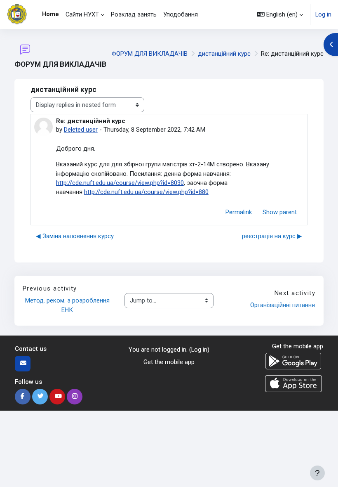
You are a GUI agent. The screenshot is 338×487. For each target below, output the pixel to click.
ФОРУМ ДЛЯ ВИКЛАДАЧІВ (150, 53)
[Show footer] (317, 473)
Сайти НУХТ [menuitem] (82, 14)
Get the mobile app (169, 362)
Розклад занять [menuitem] (134, 14)
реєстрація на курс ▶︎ (272, 236)
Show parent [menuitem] (280, 212)
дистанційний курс (224, 53)
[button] (279, 14)
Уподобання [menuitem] (180, 14)
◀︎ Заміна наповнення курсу (75, 236)
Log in (323, 14)
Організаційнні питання (282, 305)
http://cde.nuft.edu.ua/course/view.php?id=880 (146, 192)
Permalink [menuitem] (238, 212)
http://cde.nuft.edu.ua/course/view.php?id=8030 (120, 183)
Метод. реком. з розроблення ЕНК (68, 305)
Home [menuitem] (50, 14)
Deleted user (81, 129)
